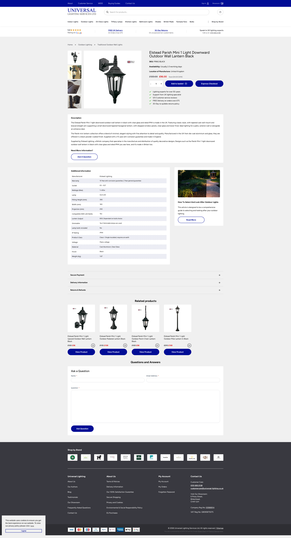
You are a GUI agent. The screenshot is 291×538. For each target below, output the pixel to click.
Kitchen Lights (131, 22)
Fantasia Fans (181, 22)
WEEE (100, 3)
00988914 (210, 508)
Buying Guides (114, 3)
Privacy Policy (202, 531)
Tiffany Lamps (116, 22)
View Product (81, 352)
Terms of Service (214, 531)
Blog (69, 492)
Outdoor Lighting (85, 45)
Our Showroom (74, 502)
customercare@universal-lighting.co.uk (207, 488)
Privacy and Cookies (115, 502)
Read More (191, 220)
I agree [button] (23, 531)
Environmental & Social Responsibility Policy (124, 508)
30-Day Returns (161, 30)
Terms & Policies (113, 482)
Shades (158, 22)
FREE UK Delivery (115, 30)
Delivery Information (115, 487)
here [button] (32, 526)
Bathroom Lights (146, 22)
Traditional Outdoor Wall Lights (110, 45)
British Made (169, 22)
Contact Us (130, 3)
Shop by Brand (217, 22)
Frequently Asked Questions (79, 508)
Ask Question (82, 429)
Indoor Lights (73, 22)
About (70, 3)
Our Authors (72, 487)
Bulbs (192, 22)
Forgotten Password (166, 492)
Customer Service (85, 3)
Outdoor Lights (87, 22)
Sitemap (220, 528)
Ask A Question (84, 157)
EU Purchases (112, 513)
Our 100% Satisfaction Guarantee (120, 492)
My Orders (162, 487)
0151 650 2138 (215, 33)
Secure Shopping (113, 497)
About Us (71, 482)
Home (70, 45)
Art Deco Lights (102, 22)
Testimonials (73, 497)
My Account (163, 482)
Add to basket (177, 83)
